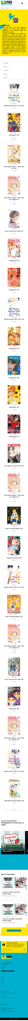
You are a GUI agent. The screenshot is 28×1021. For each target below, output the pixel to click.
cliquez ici (20, 946)
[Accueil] (6, 3)
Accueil (2, 8)
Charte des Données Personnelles (8, 1008)
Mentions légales (4, 1004)
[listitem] (2, 971)
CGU (2, 1006)
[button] (6, 63)
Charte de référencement (6, 1009)
